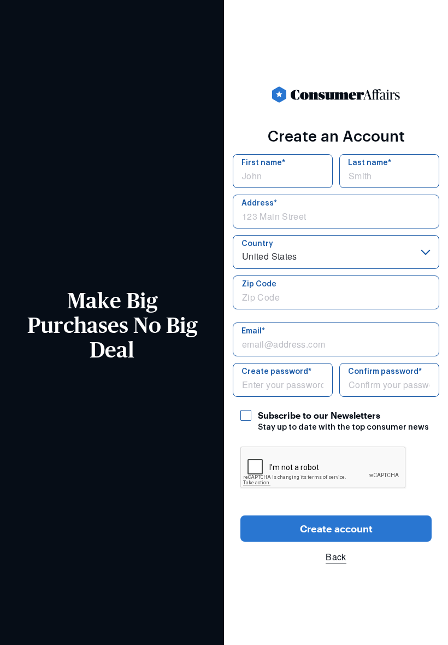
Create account (336, 529)
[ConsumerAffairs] (336, 94)
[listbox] (336, 252)
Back (336, 556)
